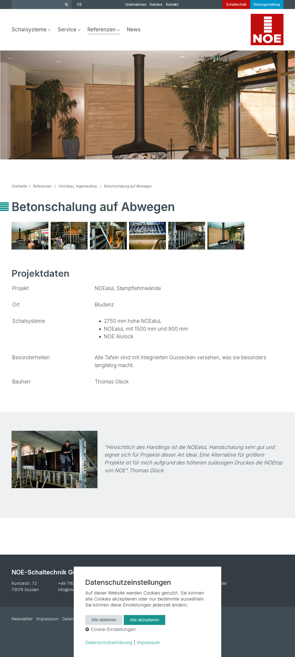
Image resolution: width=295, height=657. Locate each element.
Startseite (19, 186)
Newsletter (22, 618)
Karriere (156, 4)
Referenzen (101, 29)
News (134, 29)
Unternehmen (135, 4)
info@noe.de (70, 589)
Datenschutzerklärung (108, 642)
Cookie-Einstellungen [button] (112, 629)
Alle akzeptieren (144, 620)
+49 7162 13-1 (71, 583)
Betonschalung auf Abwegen (223, 235)
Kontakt (172, 4)
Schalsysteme (29, 29)
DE (79, 4)
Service (67, 29)
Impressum (47, 618)
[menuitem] (33, 29)
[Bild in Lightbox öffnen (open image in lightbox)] (30, 236)
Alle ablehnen (103, 620)
